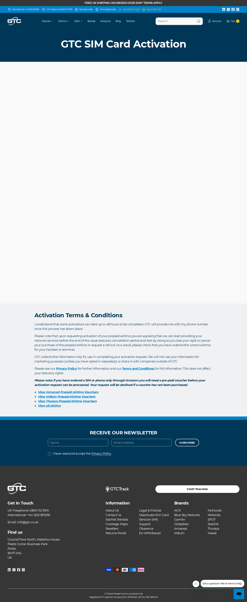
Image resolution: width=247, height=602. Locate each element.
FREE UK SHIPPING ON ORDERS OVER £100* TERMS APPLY (123, 3)
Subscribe (187, 442)
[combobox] (179, 21)
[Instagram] (237, 9)
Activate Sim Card (131, 9)
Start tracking (197, 489)
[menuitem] (45, 21)
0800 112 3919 (39, 510)
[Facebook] (233, 9)
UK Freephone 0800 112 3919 (59, 9)
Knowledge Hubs (108, 9)
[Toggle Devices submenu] (53, 21)
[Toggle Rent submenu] (82, 21)
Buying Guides (86, 9)
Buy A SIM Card (154, 9)
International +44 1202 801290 (25, 9)
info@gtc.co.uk (27, 522)
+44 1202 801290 (38, 515)
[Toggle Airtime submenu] (69, 21)
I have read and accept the (82, 453)
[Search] (198, 21)
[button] (214, 21)
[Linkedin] (223, 9)
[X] (228, 9)
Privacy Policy (101, 453)
